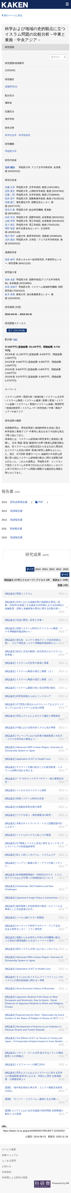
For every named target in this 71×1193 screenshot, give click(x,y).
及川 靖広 (10, 224)
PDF (40, 502)
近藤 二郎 (10, 194)
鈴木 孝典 (10, 294)
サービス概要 (9, 1149)
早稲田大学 (11, 151)
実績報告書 (16, 511)
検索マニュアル (10, 1155)
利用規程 (6, 1172)
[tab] (37, 554)
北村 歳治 (10, 167)
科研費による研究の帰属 (14, 1177)
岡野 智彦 (10, 228)
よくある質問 (9, 1160)
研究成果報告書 (18, 502)
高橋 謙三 (10, 202)
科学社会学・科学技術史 (17, 135)
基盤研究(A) (11, 86)
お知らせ (6, 1166)
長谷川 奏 (10, 209)
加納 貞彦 (10, 279)
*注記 (15, 339)
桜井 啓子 (10, 198)
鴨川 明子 (10, 236)
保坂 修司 (10, 259)
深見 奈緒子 (11, 287)
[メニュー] (67, 4)
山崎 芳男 (10, 221)
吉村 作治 (10, 217)
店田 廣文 (10, 191)
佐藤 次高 (10, 187)
